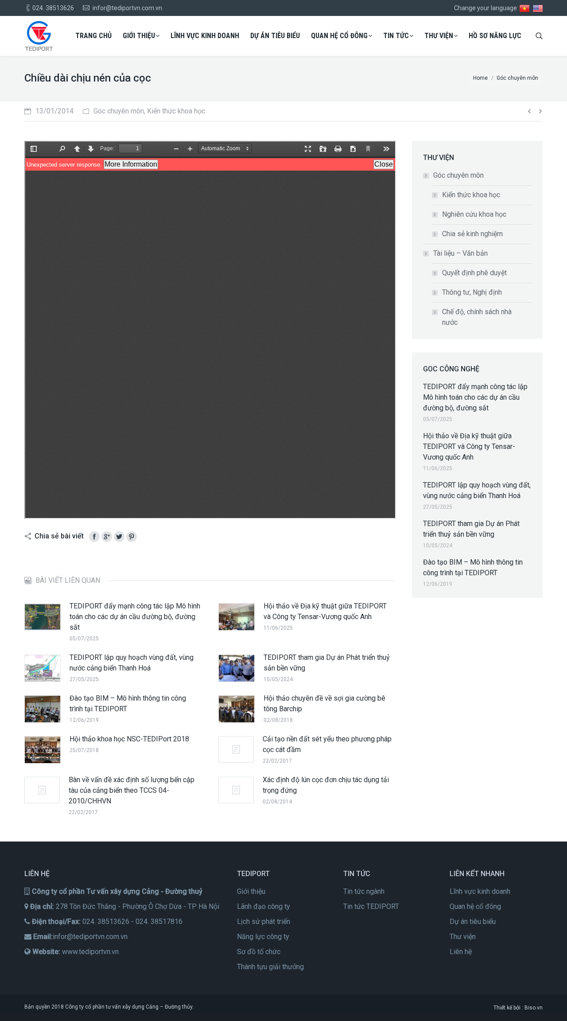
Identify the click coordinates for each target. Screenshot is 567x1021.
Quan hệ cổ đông (475, 906)
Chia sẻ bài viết (59, 536)
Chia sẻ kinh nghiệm (472, 234)
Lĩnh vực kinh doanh (480, 891)
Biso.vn (533, 1008)
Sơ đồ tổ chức (258, 951)
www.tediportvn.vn (90, 951)
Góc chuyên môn (458, 175)
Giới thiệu (251, 891)
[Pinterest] (131, 536)
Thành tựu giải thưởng (270, 967)
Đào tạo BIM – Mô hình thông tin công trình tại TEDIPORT (128, 703)
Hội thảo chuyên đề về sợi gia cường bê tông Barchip (324, 703)
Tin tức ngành (363, 891)
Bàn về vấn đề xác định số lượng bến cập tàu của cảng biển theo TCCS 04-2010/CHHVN (131, 790)
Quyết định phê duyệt (474, 273)
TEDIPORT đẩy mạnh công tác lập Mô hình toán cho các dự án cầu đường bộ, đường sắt (135, 616)
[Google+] (106, 536)
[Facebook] (94, 536)
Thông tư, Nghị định (472, 292)
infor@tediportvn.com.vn (90, 936)
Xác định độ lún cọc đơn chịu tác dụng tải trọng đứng (326, 785)
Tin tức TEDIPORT (371, 906)
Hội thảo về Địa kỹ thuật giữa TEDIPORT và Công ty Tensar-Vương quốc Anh (325, 611)
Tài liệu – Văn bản (460, 253)
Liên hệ (461, 951)
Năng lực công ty (263, 936)
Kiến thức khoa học (471, 195)
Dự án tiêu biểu (473, 921)
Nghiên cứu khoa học (474, 214)
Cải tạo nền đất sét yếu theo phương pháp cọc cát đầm (327, 744)
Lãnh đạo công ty (263, 906)
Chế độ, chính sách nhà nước (477, 317)
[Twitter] (119, 536)
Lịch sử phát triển (263, 921)
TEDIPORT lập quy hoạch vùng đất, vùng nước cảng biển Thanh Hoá (132, 662)
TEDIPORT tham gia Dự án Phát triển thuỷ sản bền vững (327, 662)
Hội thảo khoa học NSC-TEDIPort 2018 (129, 739)
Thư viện (463, 936)
